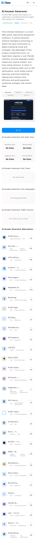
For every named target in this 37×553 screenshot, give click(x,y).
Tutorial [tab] (26, 95)
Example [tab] (11, 95)
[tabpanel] (18, 111)
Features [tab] (18, 92)
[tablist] (18, 94)
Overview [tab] (8, 92)
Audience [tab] (29, 92)
